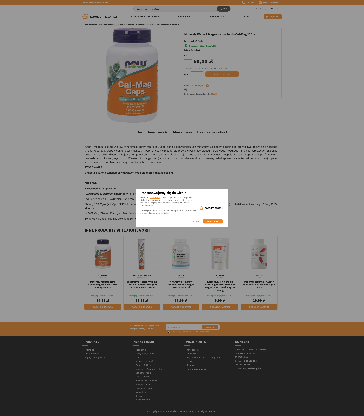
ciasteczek (155, 197)
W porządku (213, 221)
